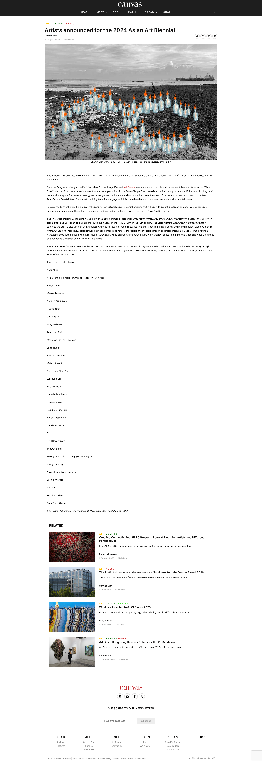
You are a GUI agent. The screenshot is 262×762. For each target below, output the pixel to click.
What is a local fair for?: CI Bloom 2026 (125, 607)
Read (84, 12)
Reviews (61, 742)
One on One (89, 742)
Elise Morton (105, 620)
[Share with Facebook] (197, 36)
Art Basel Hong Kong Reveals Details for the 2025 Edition (137, 642)
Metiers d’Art (173, 749)
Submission (91, 758)
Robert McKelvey (108, 554)
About (49, 758)
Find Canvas (78, 758)
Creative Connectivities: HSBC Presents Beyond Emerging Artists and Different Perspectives (151, 539)
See (115, 12)
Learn (131, 12)
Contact (58, 758)
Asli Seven (129, 187)
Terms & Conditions (136, 758)
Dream (150, 12)
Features (61, 746)
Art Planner (117, 742)
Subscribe (146, 721)
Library (145, 742)
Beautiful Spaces (173, 742)
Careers (67, 758)
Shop (167, 12)
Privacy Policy (119, 758)
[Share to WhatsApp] (209, 36)
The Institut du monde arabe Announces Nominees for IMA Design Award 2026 (151, 572)
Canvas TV (117, 746)
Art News (145, 746)
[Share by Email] (214, 36)
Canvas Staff (51, 35)
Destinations (173, 746)
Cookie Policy (104, 758)
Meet (100, 12)
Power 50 (89, 749)
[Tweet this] (203, 36)
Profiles (89, 746)
